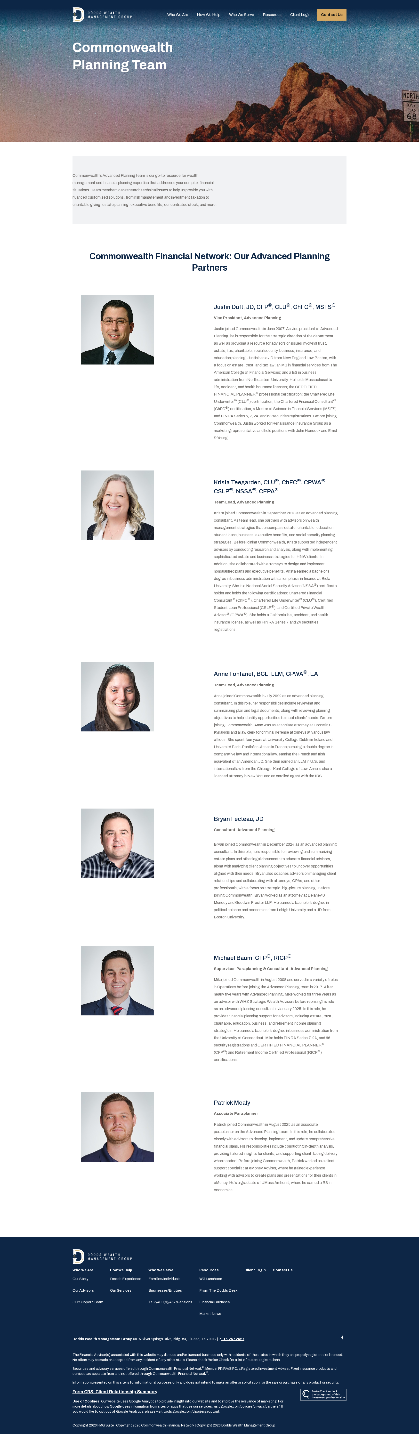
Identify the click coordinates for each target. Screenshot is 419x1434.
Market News (210, 1314)
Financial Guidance (214, 1302)
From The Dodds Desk (218, 1290)
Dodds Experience (125, 1279)
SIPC (233, 1368)
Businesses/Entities (165, 1290)
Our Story (81, 1279)
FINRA (223, 1368)
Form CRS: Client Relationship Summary (115, 1391)
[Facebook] (342, 1337)
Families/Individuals (164, 1279)
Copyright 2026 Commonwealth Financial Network (155, 1425)
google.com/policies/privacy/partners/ (250, 1406)
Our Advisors (83, 1290)
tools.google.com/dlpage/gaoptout (191, 1411)
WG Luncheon (210, 1279)
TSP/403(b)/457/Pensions (170, 1302)
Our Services (120, 1290)
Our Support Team (88, 1302)
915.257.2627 (232, 1339)
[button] (177, 15)
